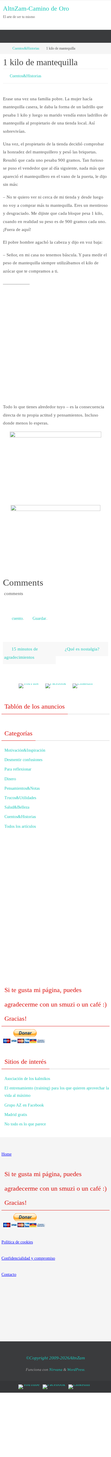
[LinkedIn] (82, 683)
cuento (17, 616)
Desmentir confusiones (23, 757)
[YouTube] (29, 683)
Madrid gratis (15, 1112)
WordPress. (76, 1367)
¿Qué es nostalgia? (83, 646)
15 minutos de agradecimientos (21, 650)
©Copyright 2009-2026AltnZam (55, 1355)
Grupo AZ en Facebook (24, 1102)
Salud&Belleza (16, 804)
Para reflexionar (17, 766)
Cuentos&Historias (25, 48)
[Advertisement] (55, 344)
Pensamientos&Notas (22, 786)
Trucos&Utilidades (20, 795)
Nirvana (55, 1367)
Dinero (10, 776)
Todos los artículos (20, 823)
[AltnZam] (56, 683)
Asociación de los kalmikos (27, 1076)
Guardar (39, 616)
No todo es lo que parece (25, 1121)
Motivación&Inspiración (24, 747)
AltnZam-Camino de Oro (36, 8)
